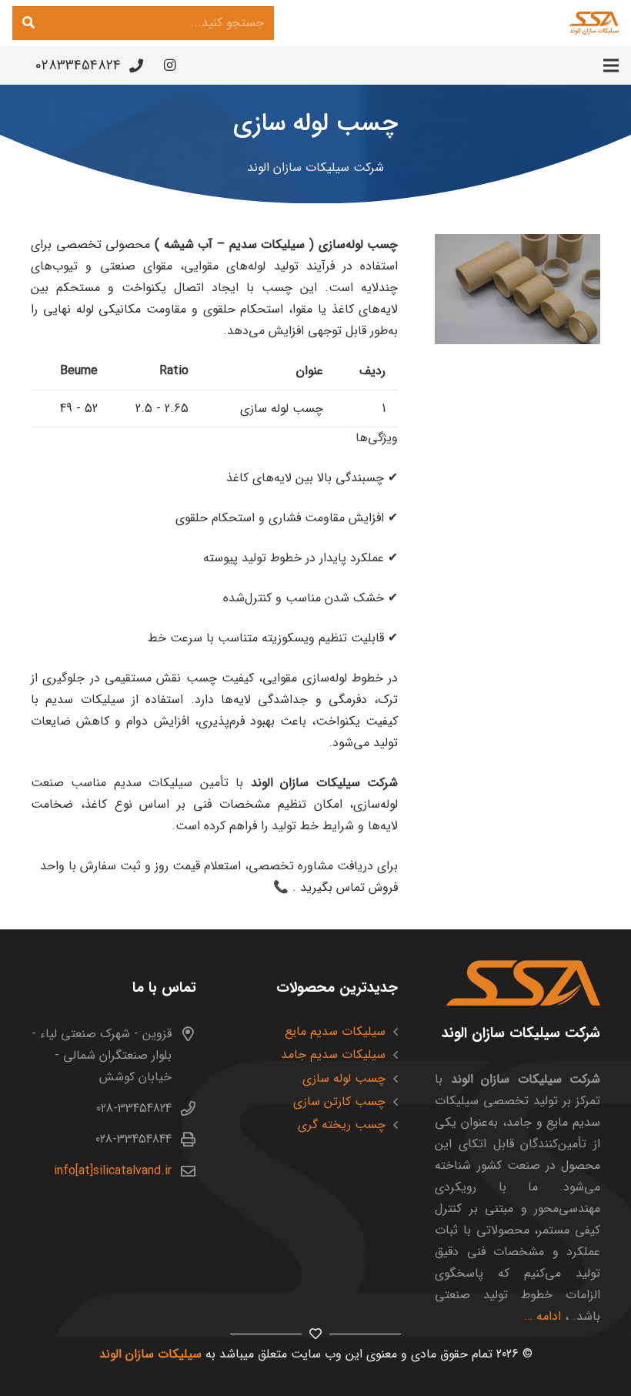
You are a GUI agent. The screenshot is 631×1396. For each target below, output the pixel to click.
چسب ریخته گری (342, 1124)
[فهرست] (611, 65)
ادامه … (543, 1316)
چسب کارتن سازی (339, 1101)
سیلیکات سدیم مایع (335, 1031)
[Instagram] (170, 65)
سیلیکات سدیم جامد (333, 1054)
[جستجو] (28, 23)
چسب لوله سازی (344, 1078)
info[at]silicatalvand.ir (113, 1170)
